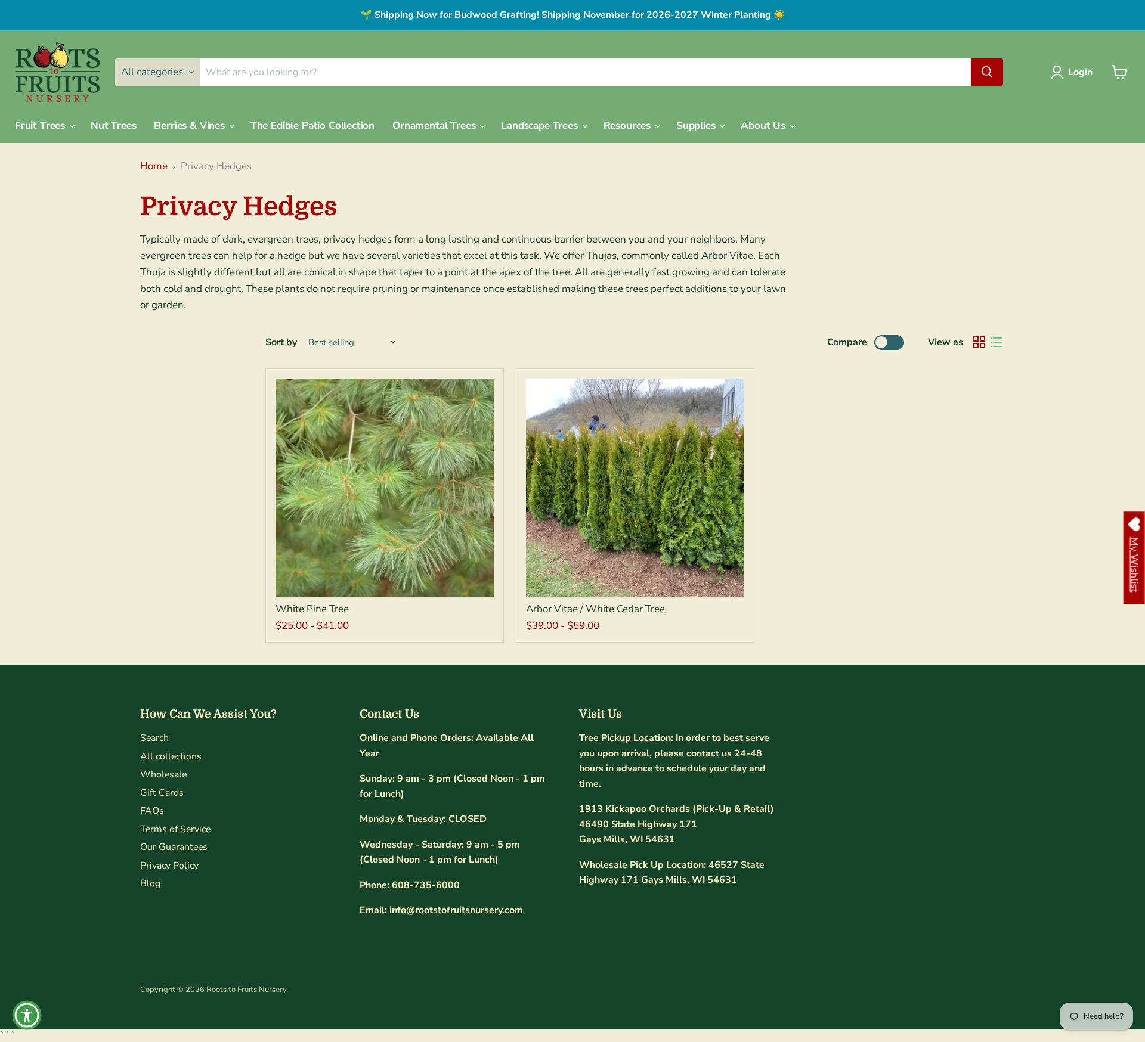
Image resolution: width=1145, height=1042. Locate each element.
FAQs (152, 810)
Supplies (697, 125)
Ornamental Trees (435, 125)
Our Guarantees (174, 847)
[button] (1074, 72)
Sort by (281, 342)
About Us (764, 125)
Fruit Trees (41, 125)
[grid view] (979, 342)
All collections (171, 756)
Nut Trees (113, 125)
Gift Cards (162, 792)
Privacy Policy (169, 865)
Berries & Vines (190, 125)
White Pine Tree (312, 609)
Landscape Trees (540, 125)
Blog (150, 883)
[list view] (996, 342)
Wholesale (163, 774)
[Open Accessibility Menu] (27, 1015)
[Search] (987, 72)
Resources (629, 125)
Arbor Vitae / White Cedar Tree (595, 609)
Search (154, 738)
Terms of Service (175, 829)
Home (154, 166)
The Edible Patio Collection (312, 125)
